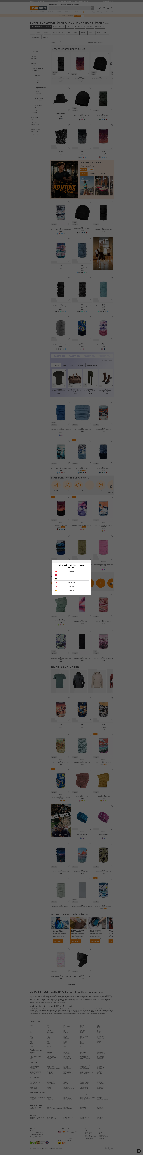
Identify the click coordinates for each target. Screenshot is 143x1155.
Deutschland (71, 579)
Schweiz (71, 571)
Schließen (89, 561)
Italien (71, 586)
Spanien (71, 590)
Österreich (71, 575)
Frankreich (71, 582)
